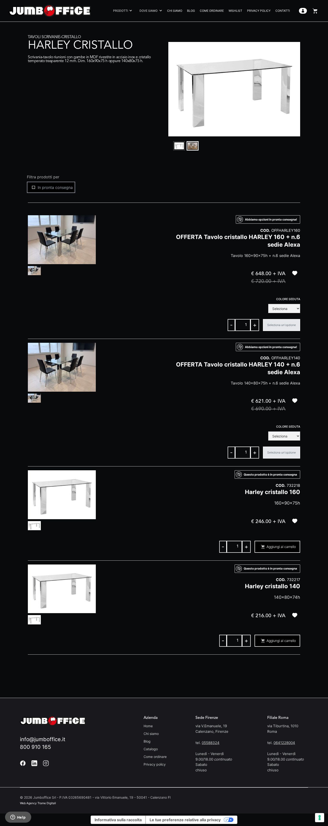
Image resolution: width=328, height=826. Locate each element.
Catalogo (151, 749)
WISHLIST (235, 10)
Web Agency (28, 803)
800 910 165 (35, 747)
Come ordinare (155, 757)
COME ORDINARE (212, 10)
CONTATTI (282, 10)
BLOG (191, 10)
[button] (121, 10)
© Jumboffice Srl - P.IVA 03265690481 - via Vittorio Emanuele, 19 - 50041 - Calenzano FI (95, 797)
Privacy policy (155, 764)
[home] (50, 11)
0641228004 (284, 742)
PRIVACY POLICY (259, 10)
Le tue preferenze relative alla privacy (185, 819)
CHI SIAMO (174, 10)
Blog (147, 741)
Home (148, 726)
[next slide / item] (296, 89)
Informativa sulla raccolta (118, 819)
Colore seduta (288, 299)
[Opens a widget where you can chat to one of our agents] (18, 818)
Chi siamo (151, 734)
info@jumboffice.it (42, 739)
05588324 (210, 742)
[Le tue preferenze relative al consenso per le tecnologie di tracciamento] (319, 817)
